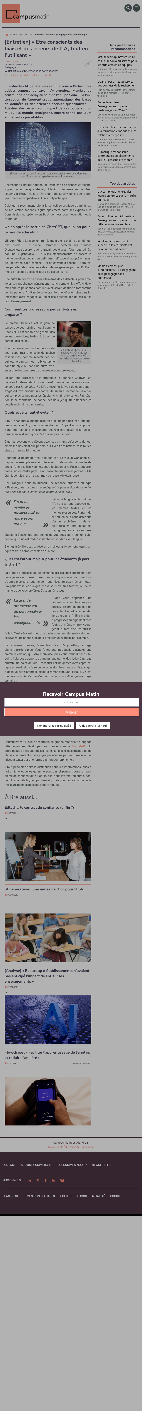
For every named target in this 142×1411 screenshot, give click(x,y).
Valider (72, 712)
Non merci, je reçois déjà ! (54, 726)
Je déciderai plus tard (93, 726)
